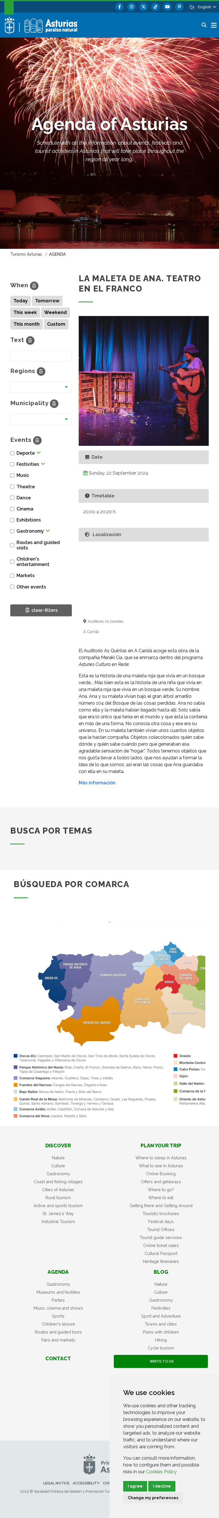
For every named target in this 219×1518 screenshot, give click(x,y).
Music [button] (23, 475)
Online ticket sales (161, 1245)
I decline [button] (162, 1486)
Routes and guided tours (58, 1332)
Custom (56, 324)
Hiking (161, 1340)
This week (25, 312)
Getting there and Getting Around (160, 1205)
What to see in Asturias (161, 1165)
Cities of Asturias (58, 1189)
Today (20, 300)
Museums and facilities (58, 1292)
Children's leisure (58, 1324)
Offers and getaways (161, 1181)
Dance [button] (24, 497)
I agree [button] (135, 1486)
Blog (161, 1272)
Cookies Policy (161, 1471)
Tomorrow (47, 300)
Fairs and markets (58, 1340)
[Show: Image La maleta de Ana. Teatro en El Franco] (144, 381)
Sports (58, 1316)
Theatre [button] (26, 486)
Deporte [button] (26, 453)
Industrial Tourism (58, 1221)
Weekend (55, 312)
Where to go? (161, 1189)
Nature (58, 1157)
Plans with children (161, 1332)
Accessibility (86, 1483)
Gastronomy (58, 1173)
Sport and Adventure (161, 1316)
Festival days (161, 1221)
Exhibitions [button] (29, 520)
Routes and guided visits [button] (38, 545)
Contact (58, 1358)
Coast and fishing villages (58, 1181)
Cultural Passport (161, 1253)
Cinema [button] (25, 509)
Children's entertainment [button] (33, 561)
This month (26, 324)
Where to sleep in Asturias (160, 1157)
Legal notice (56, 1483)
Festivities (161, 1308)
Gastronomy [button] (30, 531)
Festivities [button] (28, 464)
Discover (58, 1145)
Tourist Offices (161, 1229)
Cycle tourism (161, 1347)
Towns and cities (161, 1324)
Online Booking (161, 1173)
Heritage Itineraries (161, 1261)
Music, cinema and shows (58, 1308)
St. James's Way (58, 1213)
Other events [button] (31, 587)
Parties (58, 1300)
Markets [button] (26, 575)
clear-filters (43, 610)
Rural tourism (58, 1197)
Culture (58, 1165)
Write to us (161, 1361)
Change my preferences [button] (153, 1498)
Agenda (58, 1272)
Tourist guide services (161, 1237)
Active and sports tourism (58, 1205)
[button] (207, 7)
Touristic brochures (161, 1213)
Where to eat (160, 1197)
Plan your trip (161, 1145)
